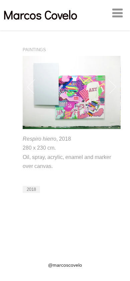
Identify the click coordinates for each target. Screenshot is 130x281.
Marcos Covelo (40, 15)
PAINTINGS (34, 49)
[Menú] (117, 13)
